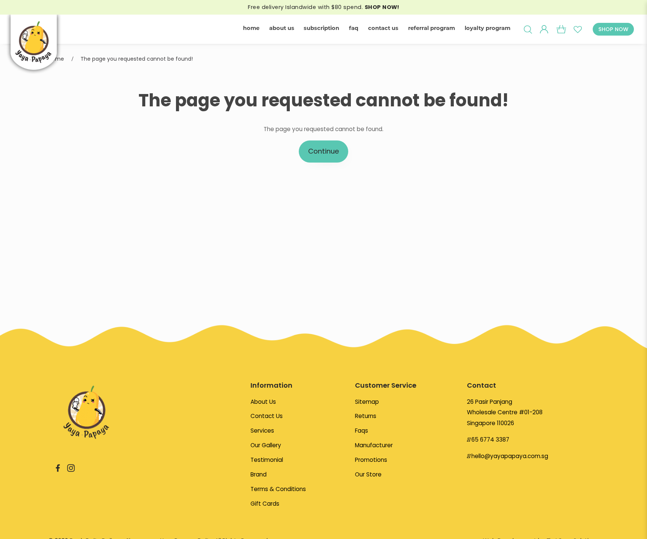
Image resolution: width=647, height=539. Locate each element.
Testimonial (266, 460)
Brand (258, 474)
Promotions (371, 460)
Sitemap (367, 402)
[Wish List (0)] (577, 29)
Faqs (361, 430)
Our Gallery (265, 445)
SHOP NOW (613, 29)
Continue (323, 151)
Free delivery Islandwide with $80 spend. (323, 7)
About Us (263, 402)
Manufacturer (374, 445)
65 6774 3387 (490, 439)
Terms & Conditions (278, 489)
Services (262, 430)
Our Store (368, 474)
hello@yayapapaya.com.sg (509, 456)
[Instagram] (71, 468)
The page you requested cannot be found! (137, 59)
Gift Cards (264, 504)
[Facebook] (58, 468)
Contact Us (266, 416)
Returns (365, 416)
